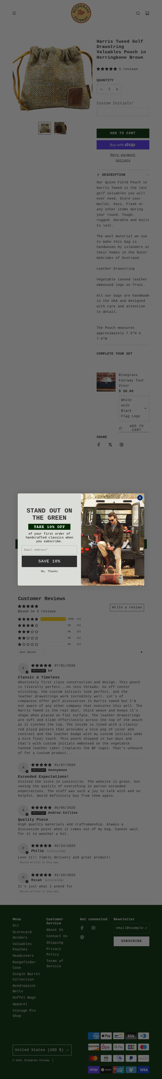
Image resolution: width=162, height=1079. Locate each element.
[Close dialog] (140, 497)
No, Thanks (49, 571)
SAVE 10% (49, 561)
